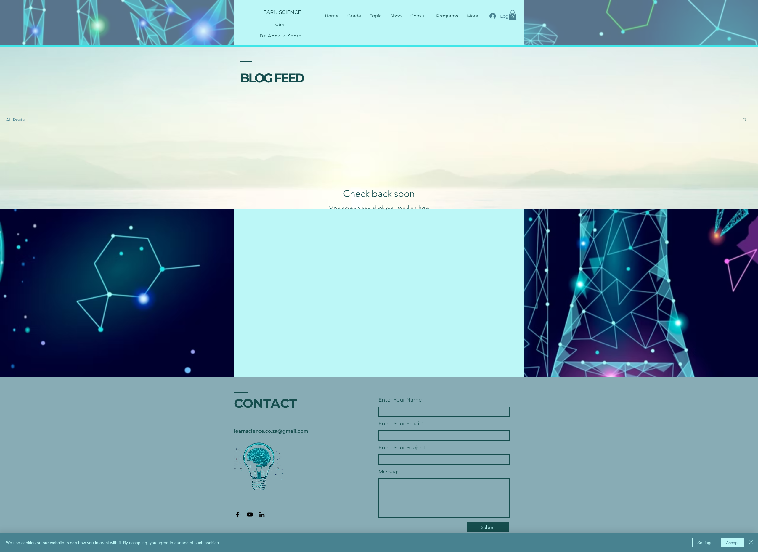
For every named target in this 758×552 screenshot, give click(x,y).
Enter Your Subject (401, 447)
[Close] (750, 542)
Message (389, 471)
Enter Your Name (400, 399)
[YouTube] (249, 514)
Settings (704, 542)
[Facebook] (237, 514)
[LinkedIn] (262, 514)
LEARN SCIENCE (280, 12)
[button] (354, 16)
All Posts (15, 120)
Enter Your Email (399, 423)
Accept (732, 542)
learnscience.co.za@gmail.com (271, 431)
